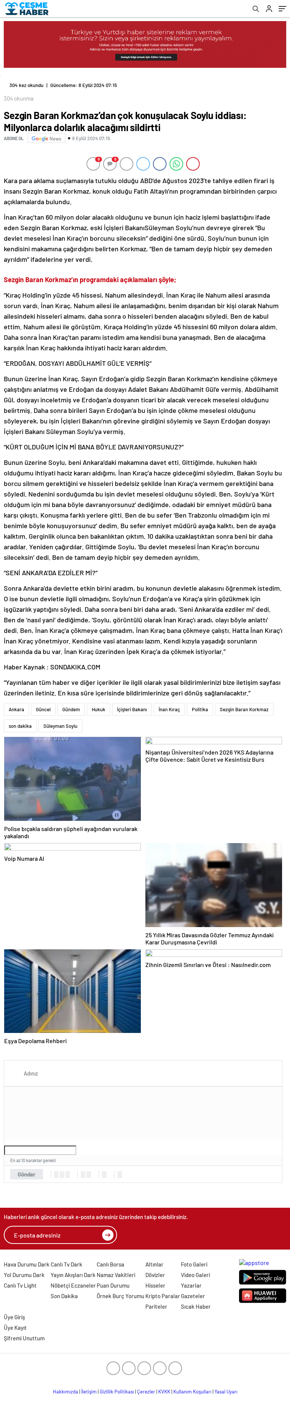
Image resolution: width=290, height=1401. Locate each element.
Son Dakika (64, 1296)
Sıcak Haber (196, 1306)
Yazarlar (191, 1285)
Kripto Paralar (162, 1296)
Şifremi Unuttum (24, 1338)
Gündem (71, 709)
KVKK (164, 1392)
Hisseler (155, 1285)
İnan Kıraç (169, 709)
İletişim (89, 1392)
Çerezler (146, 1392)
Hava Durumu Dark (26, 1264)
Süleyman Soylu (60, 726)
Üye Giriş (14, 1317)
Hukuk (98, 709)
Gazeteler (193, 1296)
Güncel (43, 709)
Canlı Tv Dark (66, 1264)
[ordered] (83, 1174)
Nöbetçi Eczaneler (73, 1285)
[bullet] (88, 1174)
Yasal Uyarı (226, 1392)
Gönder (26, 1174)
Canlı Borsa (110, 1264)
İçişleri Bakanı (132, 709)
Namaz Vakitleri (116, 1274)
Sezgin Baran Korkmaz (244, 709)
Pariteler (156, 1306)
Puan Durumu (113, 1285)
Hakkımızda (65, 1392)
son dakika (20, 726)
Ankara (16, 709)
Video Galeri (195, 1274)
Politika (200, 709)
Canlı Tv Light (20, 1285)
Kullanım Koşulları (192, 1392)
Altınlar (154, 1264)
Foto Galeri (194, 1264)
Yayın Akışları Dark (73, 1274)
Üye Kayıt (15, 1327)
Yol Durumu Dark (24, 1274)
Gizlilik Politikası (117, 1392)
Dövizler (155, 1274)
